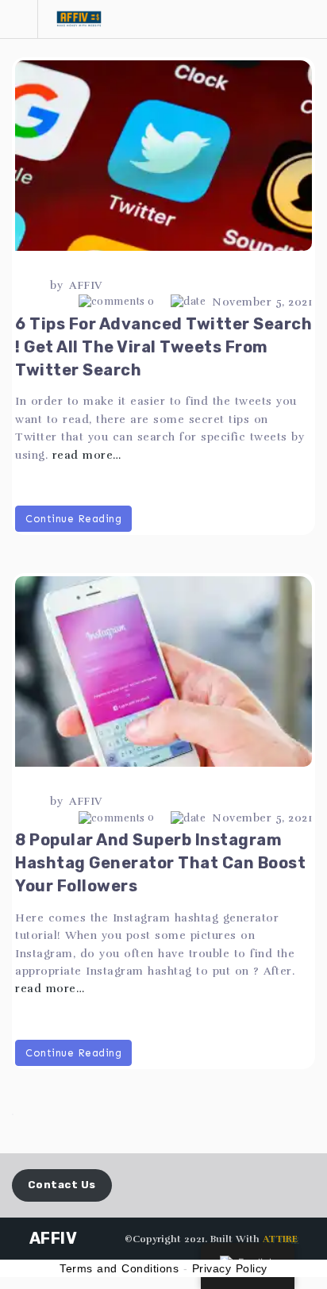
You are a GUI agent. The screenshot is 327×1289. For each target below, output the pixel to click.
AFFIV (85, 285)
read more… (86, 455)
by (56, 285)
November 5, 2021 (262, 302)
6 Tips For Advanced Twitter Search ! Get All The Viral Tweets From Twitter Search (163, 346)
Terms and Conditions (119, 1268)
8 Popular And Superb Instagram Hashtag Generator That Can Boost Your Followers (160, 862)
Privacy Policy (229, 1268)
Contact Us (62, 1185)
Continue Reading (73, 519)
